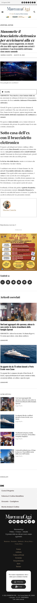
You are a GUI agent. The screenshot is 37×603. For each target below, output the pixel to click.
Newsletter (14, 541)
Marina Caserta (9, 210)
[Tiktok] (32, 2)
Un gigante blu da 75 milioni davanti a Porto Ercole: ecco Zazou (17, 368)
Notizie (10, 25)
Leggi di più (4, 340)
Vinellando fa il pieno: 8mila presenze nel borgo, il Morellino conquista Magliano (25, 434)
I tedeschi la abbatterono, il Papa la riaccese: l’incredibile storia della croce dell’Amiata (25, 452)
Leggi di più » (19, 406)
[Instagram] (26, 2)
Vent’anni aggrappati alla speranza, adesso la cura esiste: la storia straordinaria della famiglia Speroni (17, 327)
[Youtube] (30, 2)
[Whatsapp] (35, 2)
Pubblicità (20, 541)
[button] (2, 11)
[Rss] (28, 2)
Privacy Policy (29, 541)
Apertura (3, 25)
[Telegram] (24, 2)
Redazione (7, 541)
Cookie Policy (19, 544)
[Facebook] (22, 2)
